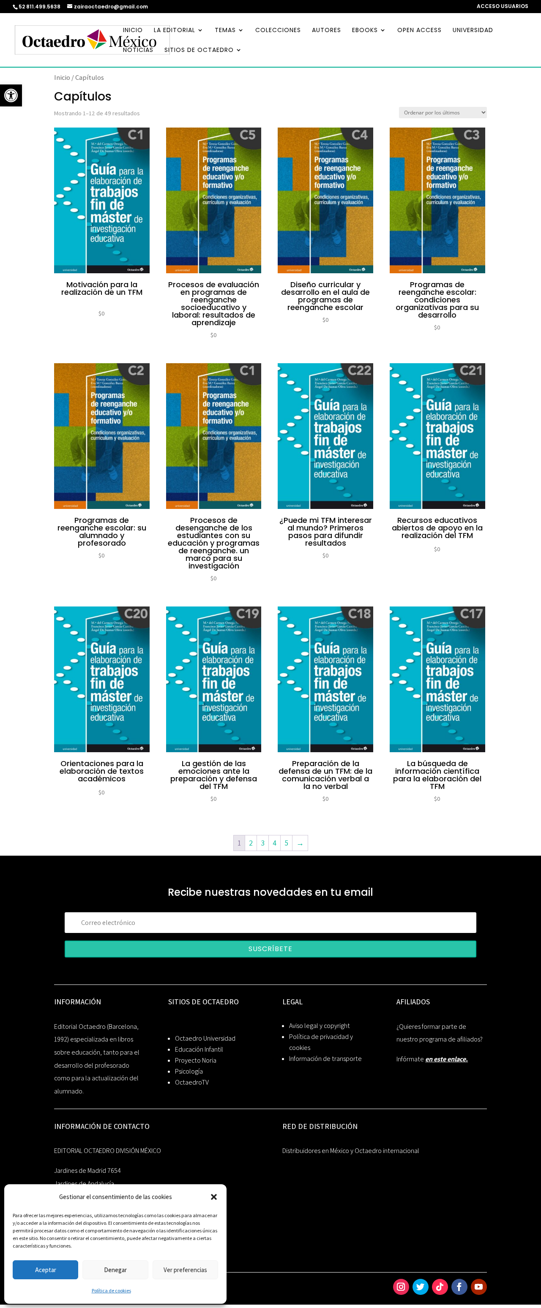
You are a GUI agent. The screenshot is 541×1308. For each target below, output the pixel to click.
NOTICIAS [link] (138, 50)
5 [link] (286, 843)
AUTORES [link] (326, 30)
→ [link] (300, 843)
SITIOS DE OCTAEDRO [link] (199, 50)
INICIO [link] (133, 30)
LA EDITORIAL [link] (174, 30)
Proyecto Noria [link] (195, 1060)
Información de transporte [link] (325, 1058)
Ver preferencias (185, 1270)
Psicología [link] (189, 1071)
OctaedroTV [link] (192, 1082)
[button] (214, 1197)
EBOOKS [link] (365, 30)
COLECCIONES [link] (278, 30)
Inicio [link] (62, 77)
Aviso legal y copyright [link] (319, 1025)
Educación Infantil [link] (199, 1049)
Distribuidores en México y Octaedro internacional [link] (350, 1150)
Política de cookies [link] (111, 1290)
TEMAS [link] (225, 30)
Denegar (115, 1270)
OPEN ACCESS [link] (419, 30)
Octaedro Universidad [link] (205, 1038)
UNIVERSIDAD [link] (473, 30)
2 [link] (251, 843)
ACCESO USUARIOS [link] (502, 7)
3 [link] (263, 843)
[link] (11, 95)
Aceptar (45, 1270)
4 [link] (274, 843)
